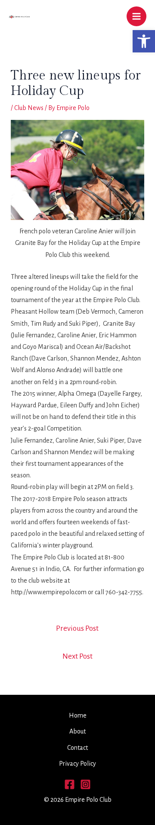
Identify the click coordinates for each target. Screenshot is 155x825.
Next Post (77, 656)
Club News (28, 107)
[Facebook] (69, 784)
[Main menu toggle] (136, 16)
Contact (77, 747)
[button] (144, 41)
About (77, 731)
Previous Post (77, 628)
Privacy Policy (77, 763)
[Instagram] (85, 784)
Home (78, 715)
